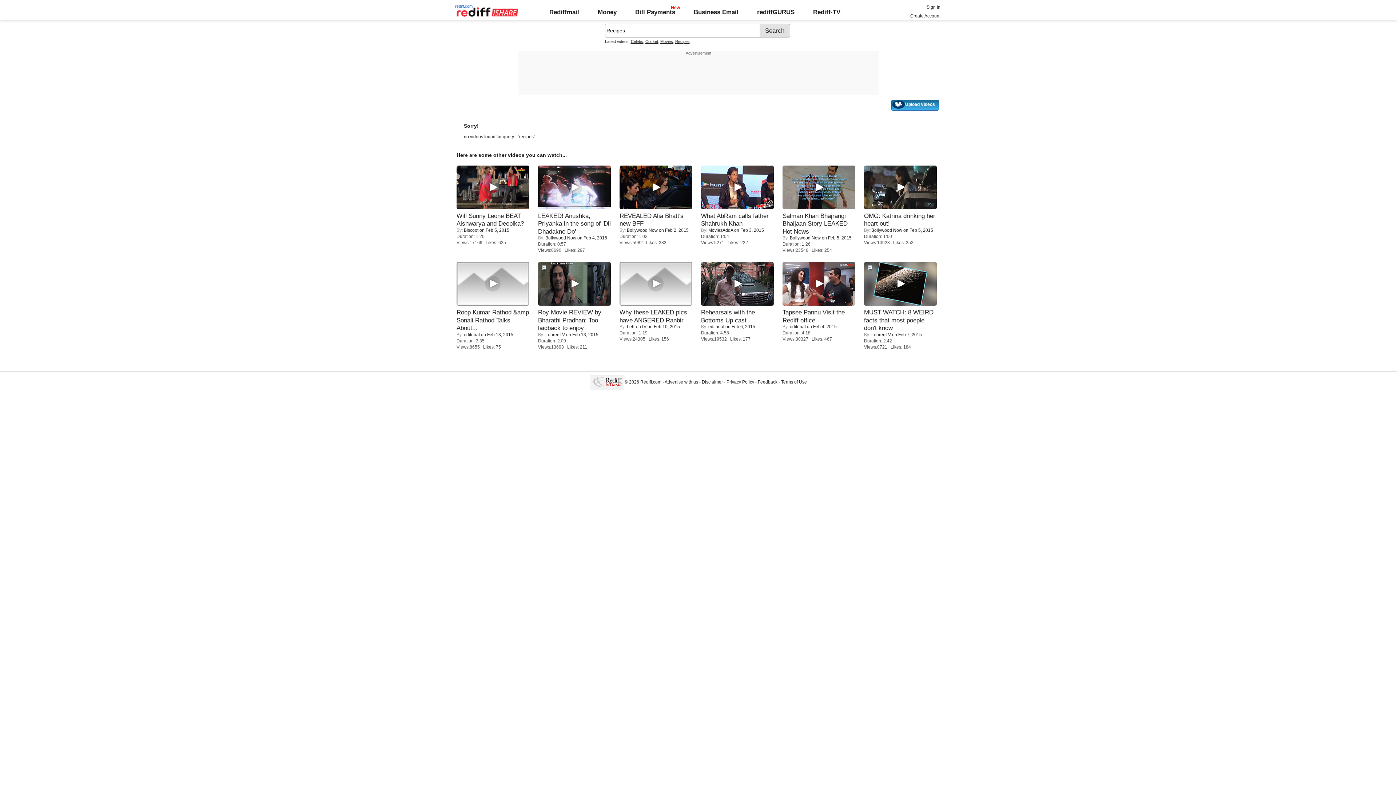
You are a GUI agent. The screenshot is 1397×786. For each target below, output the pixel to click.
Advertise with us (681, 382)
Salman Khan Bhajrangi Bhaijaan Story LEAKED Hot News (815, 224)
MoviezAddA (720, 230)
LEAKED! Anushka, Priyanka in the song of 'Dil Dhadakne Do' (574, 224)
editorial (472, 334)
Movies (666, 41)
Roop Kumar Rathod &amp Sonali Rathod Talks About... (493, 320)
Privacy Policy (740, 382)
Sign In (933, 7)
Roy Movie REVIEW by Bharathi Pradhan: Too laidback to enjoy (569, 320)
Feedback (767, 382)
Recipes (682, 41)
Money (607, 12)
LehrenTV (555, 334)
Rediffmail (564, 12)
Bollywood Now (560, 238)
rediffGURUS (776, 12)
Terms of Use (794, 382)
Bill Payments (655, 12)
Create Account (925, 16)
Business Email (716, 12)
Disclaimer (712, 382)
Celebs (637, 41)
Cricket (651, 41)
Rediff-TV (826, 12)
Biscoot (471, 230)
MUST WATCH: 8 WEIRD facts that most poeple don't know (899, 320)
